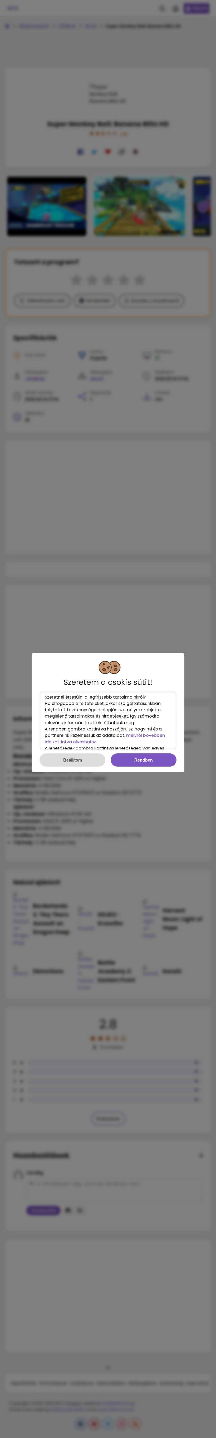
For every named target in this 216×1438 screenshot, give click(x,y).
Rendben (143, 760)
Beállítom (72, 760)
